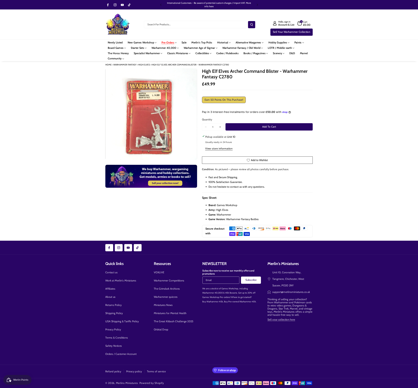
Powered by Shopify (151, 383)
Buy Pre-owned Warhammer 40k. (240, 301)
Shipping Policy (114, 313)
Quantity (207, 119)
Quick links (114, 263)
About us (110, 296)
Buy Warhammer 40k (212, 301)
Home (108, 64)
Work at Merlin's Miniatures (120, 280)
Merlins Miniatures (127, 383)
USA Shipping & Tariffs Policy (122, 321)
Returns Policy (113, 305)
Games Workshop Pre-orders (216, 297)
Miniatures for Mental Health (170, 313)
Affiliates (110, 288)
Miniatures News (163, 305)
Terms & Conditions (116, 337)
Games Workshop (229, 288)
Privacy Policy (113, 329)
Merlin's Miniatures (283, 263)
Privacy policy (134, 371)
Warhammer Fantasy (125, 64)
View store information (219, 148)
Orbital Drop (161, 329)
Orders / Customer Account (121, 354)
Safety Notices (113, 345)
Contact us (111, 272)
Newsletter (214, 263)
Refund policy (113, 371)
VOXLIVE (159, 272)
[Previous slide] (160, 4)
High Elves (144, 64)
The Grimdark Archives (167, 288)
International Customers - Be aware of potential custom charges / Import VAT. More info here (209, 4)
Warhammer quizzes (165, 296)
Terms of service (156, 371)
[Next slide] (257, 4)
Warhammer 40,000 (212, 292)
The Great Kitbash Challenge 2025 (173, 321)
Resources (162, 263)
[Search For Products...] (251, 24)
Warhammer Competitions (169, 280)
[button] (304, 23)
